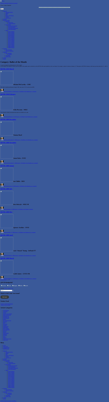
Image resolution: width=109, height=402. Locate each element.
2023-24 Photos (11, 31)
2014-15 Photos (11, 40)
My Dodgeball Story (7, 320)
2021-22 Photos (11, 33)
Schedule (5, 19)
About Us (5, 11)
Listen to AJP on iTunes (5, 305)
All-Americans (6, 310)
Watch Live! (5, 340)
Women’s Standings (9, 50)
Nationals (5, 52)
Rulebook (7, 21)
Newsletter (5, 324)
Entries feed (5, 346)
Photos (7, 30)
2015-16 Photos (11, 39)
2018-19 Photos (11, 36)
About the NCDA (9, 12)
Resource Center (6, 20)
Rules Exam (10, 22)
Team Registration (11, 27)
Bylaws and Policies (10, 15)
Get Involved (8, 17)
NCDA (2, 400)
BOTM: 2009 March (7, 258)
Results (4, 332)
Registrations (8, 24)
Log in (4, 345)
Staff (6, 14)
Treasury (4, 337)
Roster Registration (12, 29)
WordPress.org (6, 348)
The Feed (5, 335)
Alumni (4, 312)
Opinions (5, 325)
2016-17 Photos (11, 38)
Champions (8, 55)
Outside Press (5, 326)
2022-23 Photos (11, 32)
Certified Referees (11, 23)
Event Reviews (6, 318)
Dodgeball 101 (6, 316)
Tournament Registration (13, 28)
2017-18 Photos (11, 37)
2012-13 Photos (11, 43)
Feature (4, 319)
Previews (5, 330)
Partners (7, 16)
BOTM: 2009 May (6, 212)
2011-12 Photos (11, 44)
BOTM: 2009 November (8, 142)
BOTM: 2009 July (6, 189)
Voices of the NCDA (7, 338)
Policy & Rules (6, 328)
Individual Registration (12, 25)
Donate (4, 58)
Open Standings (9, 49)
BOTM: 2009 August (7, 166)
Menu (2, 8)
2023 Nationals (9, 53)
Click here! (4, 297)
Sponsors (10, 54)
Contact (4, 57)
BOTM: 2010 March (7, 69)
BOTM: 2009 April (7, 235)
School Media (6, 333)
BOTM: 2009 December (8, 119)
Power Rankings (6, 329)
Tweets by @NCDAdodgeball (7, 303)
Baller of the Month (25, 91)
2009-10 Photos (11, 46)
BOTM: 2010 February (8, 94)
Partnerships (5, 327)
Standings (5, 48)
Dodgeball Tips (6, 317)
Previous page (3, 279)
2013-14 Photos (11, 41)
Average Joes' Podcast (7, 313)
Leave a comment (32, 91)
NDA (4, 322)
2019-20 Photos (11, 35)
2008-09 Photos (11, 47)
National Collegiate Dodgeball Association (9, 3)
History (7, 13)
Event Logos (8, 56)
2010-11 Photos (11, 45)
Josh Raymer (6, 91)
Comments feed (6, 347)
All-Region (5, 311)
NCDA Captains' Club (8, 288)
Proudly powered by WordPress (10, 400)
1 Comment (30, 209)
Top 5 (4, 336)
